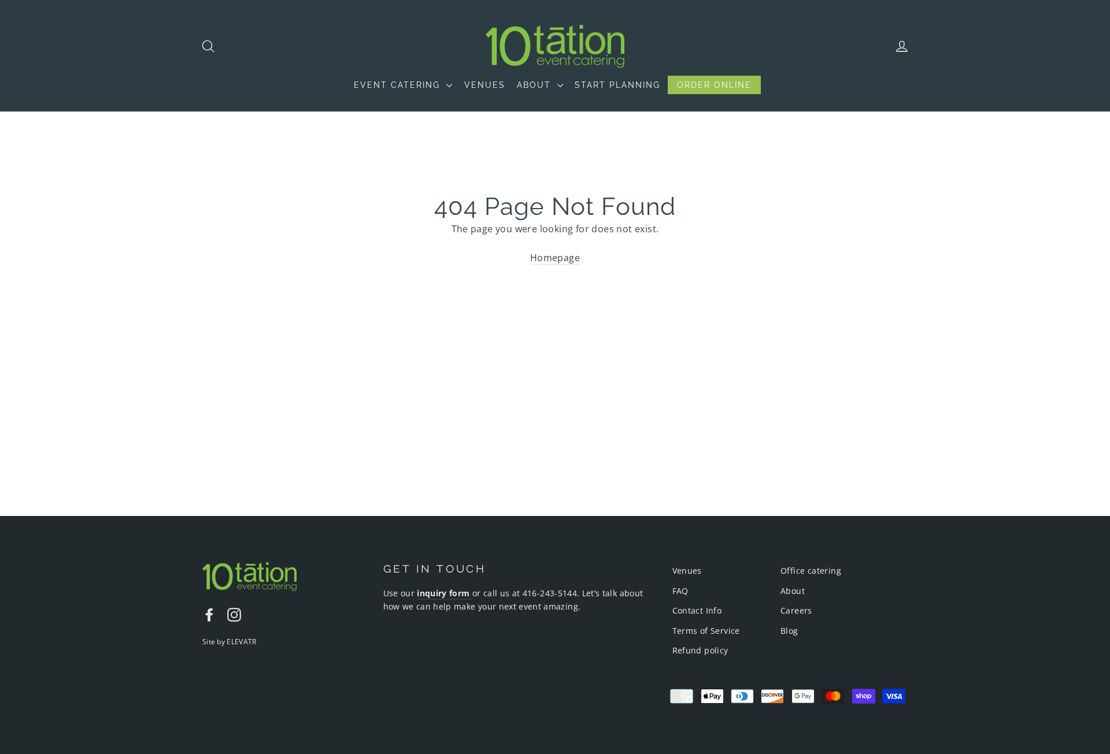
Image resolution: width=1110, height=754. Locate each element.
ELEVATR (241, 642)
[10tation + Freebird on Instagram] (234, 614)
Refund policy (700, 650)
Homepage (555, 257)
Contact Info (697, 610)
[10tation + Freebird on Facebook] (209, 614)
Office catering (810, 570)
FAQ (680, 590)
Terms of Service (706, 630)
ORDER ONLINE (714, 85)
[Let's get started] (471, 594)
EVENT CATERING (398, 85)
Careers (796, 610)
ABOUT (535, 85)
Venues (687, 570)
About (792, 590)
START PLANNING (617, 85)
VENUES (484, 85)
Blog (789, 630)
